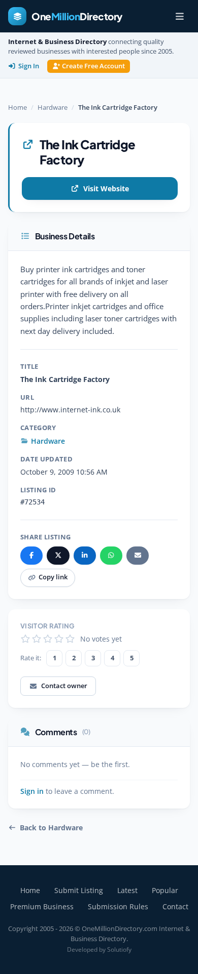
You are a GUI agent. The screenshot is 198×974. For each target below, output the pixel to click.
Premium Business (42, 906)
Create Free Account (93, 66)
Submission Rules (118, 906)
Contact (175, 906)
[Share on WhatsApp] (111, 555)
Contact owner (64, 685)
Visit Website (106, 188)
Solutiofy (119, 949)
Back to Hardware (51, 827)
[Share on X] (58, 555)
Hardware (53, 107)
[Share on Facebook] (31, 555)
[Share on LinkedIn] (85, 555)
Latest (127, 890)
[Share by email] (137, 555)
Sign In (28, 66)
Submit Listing (78, 890)
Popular (165, 890)
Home (17, 107)
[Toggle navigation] (180, 16)
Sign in (32, 791)
